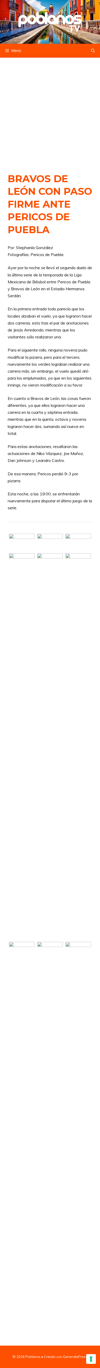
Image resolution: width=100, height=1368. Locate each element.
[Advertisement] (50, 110)
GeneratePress (75, 1357)
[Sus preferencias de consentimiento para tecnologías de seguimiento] (91, 1359)
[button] (93, 51)
